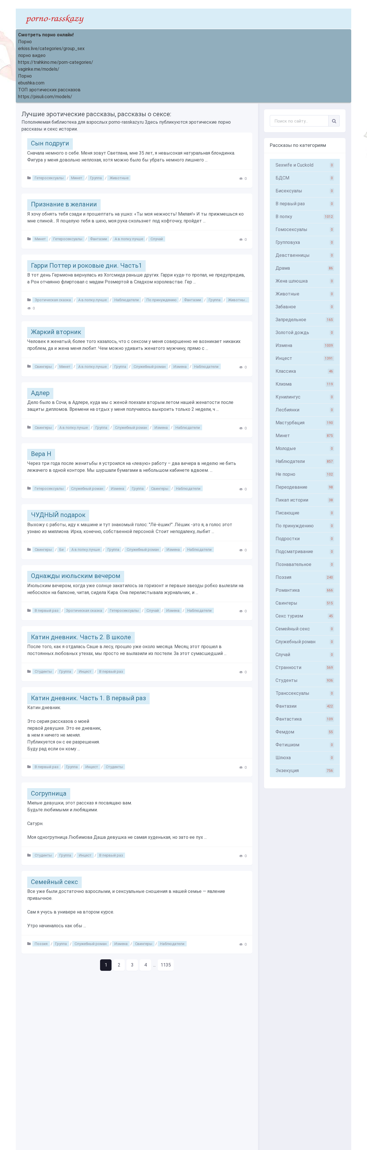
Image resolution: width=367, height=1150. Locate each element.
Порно (25, 41)
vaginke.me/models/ (38, 69)
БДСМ (304, 178)
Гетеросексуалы (49, 178)
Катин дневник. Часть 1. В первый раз (88, 698)
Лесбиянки (304, 410)
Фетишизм (304, 744)
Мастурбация (304, 422)
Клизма (304, 384)
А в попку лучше (129, 239)
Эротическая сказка (53, 300)
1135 (166, 965)
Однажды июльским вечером (75, 575)
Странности (304, 667)
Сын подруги (50, 143)
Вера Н (41, 453)
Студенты (43, 671)
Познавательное (304, 564)
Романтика (304, 590)
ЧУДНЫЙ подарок (58, 514)
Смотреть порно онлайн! (46, 35)
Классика (304, 371)
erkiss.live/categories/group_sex (51, 48)
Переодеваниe (304, 487)
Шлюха (304, 757)
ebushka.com (31, 83)
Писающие (304, 513)
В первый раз (46, 610)
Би (61, 549)
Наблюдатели (126, 300)
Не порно (304, 474)
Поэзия (41, 944)
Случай (157, 239)
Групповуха (304, 242)
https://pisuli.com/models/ (45, 96)
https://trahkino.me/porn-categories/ (55, 62)
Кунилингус (304, 397)
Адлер (40, 393)
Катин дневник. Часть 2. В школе (81, 637)
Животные (119, 178)
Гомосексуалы (304, 229)
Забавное (304, 306)
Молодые (304, 448)
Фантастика (304, 719)
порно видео (32, 55)
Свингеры (43, 366)
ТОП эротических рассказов (49, 89)
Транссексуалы (304, 693)
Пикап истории (304, 500)
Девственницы (304, 255)
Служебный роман (150, 366)
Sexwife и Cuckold (304, 165)
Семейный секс (54, 881)
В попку (304, 216)
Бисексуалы (304, 191)
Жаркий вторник (56, 332)
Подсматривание (304, 551)
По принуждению (162, 300)
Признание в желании (64, 204)
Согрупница (49, 793)
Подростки (304, 538)
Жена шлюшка (304, 281)
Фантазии (98, 239)
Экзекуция (304, 770)
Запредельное (304, 319)
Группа (96, 178)
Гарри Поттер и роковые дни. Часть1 (86, 265)
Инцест (85, 671)
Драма (304, 268)
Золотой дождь (304, 332)
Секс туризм (304, 616)
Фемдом (304, 732)
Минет (76, 178)
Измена (180, 366)
